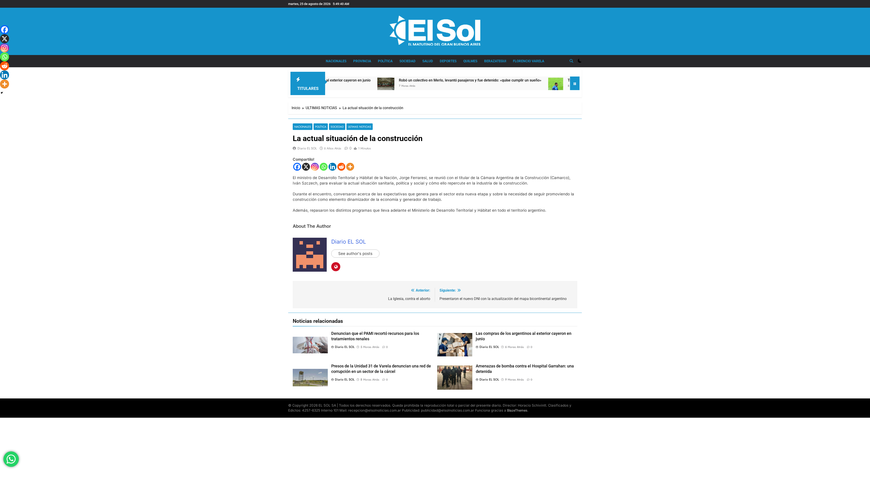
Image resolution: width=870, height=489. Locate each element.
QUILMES (470, 61)
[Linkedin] (332, 167)
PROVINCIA (362, 61)
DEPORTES (448, 61)
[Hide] (2, 93)
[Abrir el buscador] (571, 61)
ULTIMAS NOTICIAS (359, 127)
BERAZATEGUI (495, 61)
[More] (350, 167)
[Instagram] (315, 167)
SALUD (427, 61)
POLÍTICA (385, 61)
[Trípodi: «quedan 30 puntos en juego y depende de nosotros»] (526, 88)
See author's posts (355, 253)
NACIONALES (336, 61)
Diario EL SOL (307, 148)
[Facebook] (297, 167)
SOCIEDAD (407, 61)
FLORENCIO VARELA (528, 61)
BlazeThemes (517, 410)
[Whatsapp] (324, 167)
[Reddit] (341, 167)
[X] (306, 167)
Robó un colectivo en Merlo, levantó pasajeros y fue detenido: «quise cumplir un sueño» (440, 80)
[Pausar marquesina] (575, 83)
